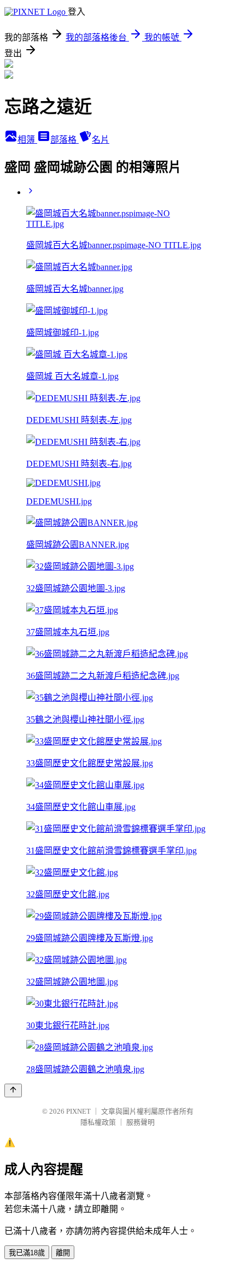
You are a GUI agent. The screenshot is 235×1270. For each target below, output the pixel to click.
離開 (63, 1253)
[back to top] (13, 1090)
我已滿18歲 (27, 1253)
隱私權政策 (98, 1122)
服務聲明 (140, 1122)
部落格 (64, 139)
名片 (100, 139)
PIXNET (78, 1111)
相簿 (27, 139)
